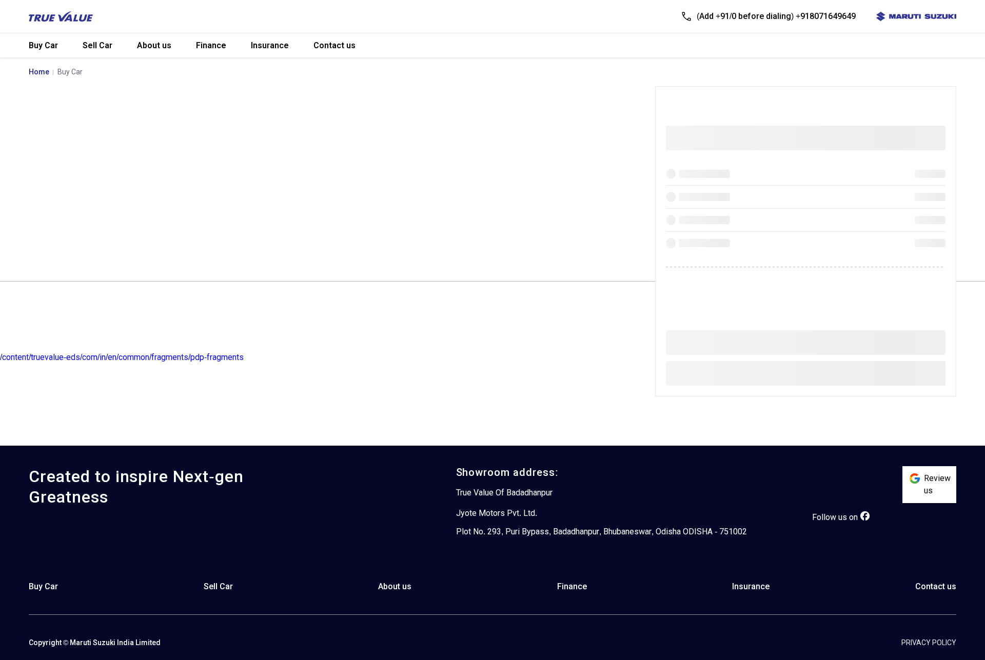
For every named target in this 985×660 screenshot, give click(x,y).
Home (39, 72)
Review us (937, 484)
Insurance (270, 45)
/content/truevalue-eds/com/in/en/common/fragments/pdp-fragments (122, 357)
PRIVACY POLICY (928, 642)
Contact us (334, 45)
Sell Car (97, 45)
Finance (211, 45)
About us (154, 45)
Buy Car (43, 45)
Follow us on (835, 517)
